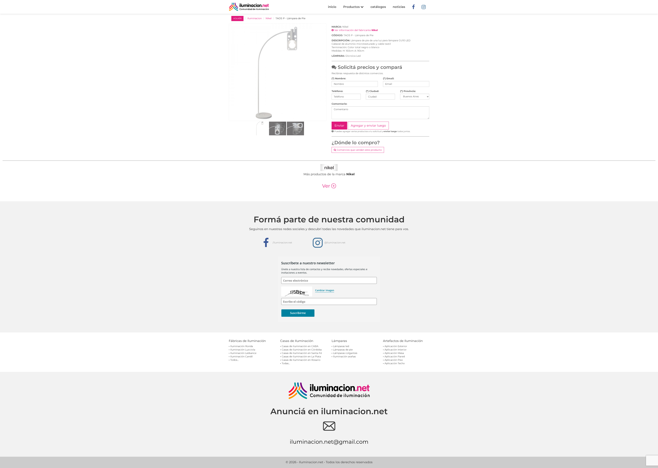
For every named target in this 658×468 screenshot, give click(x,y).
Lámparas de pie (343, 349)
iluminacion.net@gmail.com (329, 441)
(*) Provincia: (408, 91)
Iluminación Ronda (241, 346)
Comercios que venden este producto (359, 149)
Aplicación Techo (395, 363)
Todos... (234, 359)
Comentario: (339, 103)
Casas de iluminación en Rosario (301, 359)
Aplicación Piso (394, 359)
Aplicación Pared (395, 356)
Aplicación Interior (396, 349)
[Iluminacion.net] (249, 7)
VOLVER (237, 18)
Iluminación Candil (241, 356)
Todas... (286, 363)
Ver (329, 186)
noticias (399, 7)
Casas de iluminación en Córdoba (302, 349)
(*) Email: (388, 78)
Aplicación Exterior (396, 346)
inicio (332, 7)
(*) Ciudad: (372, 91)
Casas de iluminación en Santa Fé (302, 353)
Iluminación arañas (344, 356)
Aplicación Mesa (394, 353)
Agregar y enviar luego (368, 125)
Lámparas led (341, 346)
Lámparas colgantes (345, 353)
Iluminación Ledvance (243, 353)
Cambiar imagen (324, 290)
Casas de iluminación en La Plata (301, 356)
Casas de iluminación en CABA (300, 346)
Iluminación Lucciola (242, 349)
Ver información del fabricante (356, 30)
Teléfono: (337, 91)
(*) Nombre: (339, 78)
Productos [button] (352, 7)
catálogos (378, 7)
